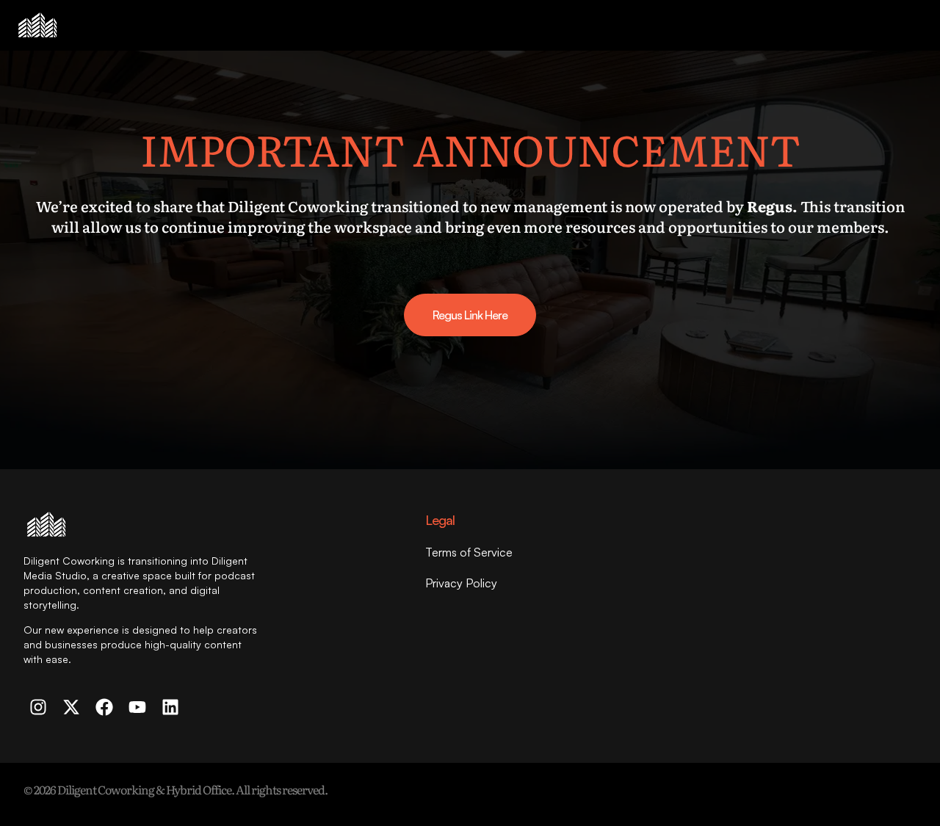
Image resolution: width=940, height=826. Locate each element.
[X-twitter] (71, 707)
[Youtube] (137, 707)
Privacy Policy (461, 583)
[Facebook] (104, 707)
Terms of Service (469, 552)
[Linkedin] (170, 707)
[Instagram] (38, 707)
